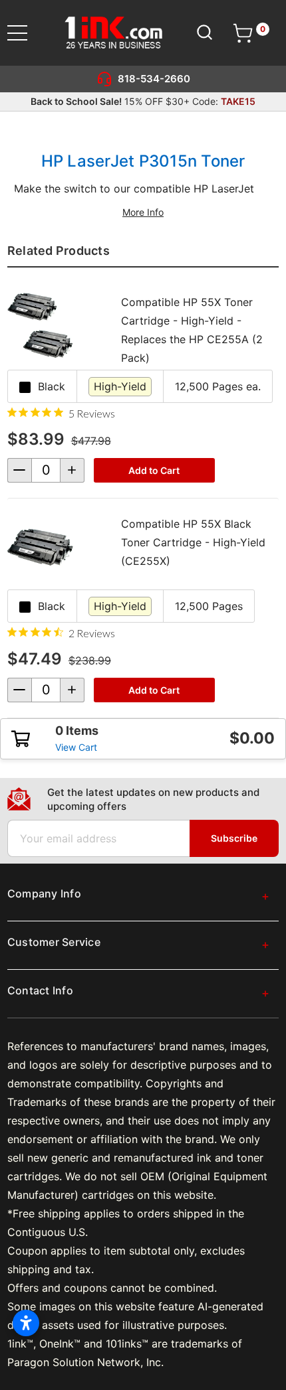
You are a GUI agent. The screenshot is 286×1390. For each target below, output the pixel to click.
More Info (143, 212)
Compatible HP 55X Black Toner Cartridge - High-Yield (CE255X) (193, 542)
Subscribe (234, 838)
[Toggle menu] (25, 33)
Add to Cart (154, 470)
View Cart (76, 747)
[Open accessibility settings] (26, 1323)
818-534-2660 (154, 78)
